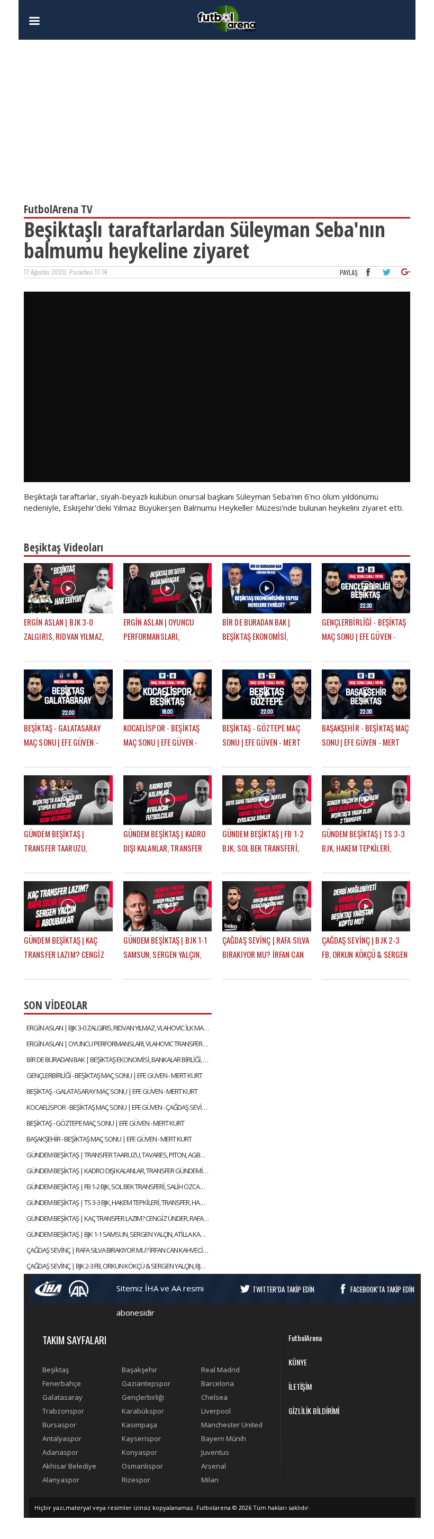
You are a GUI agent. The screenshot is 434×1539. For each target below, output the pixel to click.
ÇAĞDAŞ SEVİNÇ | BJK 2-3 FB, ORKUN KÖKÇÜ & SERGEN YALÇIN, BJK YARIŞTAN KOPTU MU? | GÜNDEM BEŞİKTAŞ (119, 1266)
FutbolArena (305, 1337)
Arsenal (213, 1466)
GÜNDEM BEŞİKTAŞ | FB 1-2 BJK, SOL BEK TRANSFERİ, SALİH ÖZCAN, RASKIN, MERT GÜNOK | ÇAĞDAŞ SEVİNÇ (119, 1186)
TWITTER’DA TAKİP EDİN (283, 1289)
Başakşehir (139, 1369)
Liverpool (216, 1411)
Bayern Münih (223, 1438)
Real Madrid (220, 1369)
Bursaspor (59, 1424)
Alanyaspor (60, 1479)
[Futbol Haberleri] (226, 18)
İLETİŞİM (300, 1386)
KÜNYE (297, 1362)
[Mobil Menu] (53, 21)
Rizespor (136, 1479)
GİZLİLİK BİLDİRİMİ (313, 1410)
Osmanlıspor (142, 1466)
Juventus (215, 1452)
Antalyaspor (62, 1438)
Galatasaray (62, 1397)
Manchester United (232, 1424)
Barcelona (217, 1383)
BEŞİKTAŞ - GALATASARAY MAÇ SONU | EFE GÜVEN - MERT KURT (111, 1091)
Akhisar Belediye (69, 1466)
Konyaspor (139, 1452)
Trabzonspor (63, 1411)
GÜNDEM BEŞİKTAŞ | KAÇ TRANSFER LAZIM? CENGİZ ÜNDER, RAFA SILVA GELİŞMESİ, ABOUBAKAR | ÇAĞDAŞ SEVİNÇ (119, 1218)
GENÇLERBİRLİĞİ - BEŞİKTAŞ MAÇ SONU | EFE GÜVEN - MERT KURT (114, 1075)
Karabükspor (143, 1411)
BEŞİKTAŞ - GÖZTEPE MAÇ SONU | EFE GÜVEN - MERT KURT (105, 1123)
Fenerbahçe (61, 1383)
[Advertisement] (217, 116)
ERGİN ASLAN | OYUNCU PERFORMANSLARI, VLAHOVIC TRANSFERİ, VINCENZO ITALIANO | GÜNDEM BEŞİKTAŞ (119, 1043)
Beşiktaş (55, 1369)
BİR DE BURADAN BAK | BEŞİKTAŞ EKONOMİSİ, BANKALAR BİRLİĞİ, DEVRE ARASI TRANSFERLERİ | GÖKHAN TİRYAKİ (119, 1059)
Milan (210, 1479)
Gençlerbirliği (143, 1397)
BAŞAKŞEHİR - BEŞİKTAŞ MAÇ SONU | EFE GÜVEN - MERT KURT (109, 1139)
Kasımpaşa (139, 1424)
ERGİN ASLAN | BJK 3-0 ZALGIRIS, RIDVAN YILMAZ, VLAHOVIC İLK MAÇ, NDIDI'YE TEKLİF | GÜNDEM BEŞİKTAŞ (119, 1028)
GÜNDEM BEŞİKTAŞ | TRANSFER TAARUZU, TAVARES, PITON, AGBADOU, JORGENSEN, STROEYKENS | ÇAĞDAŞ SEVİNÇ (119, 1155)
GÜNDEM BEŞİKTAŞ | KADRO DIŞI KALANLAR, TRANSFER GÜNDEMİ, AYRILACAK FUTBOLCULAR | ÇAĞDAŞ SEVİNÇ (119, 1170)
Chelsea (214, 1397)
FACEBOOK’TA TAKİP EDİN (382, 1289)
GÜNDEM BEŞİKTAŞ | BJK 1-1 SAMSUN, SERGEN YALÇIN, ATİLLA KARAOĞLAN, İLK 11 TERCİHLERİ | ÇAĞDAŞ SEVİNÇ (119, 1234)
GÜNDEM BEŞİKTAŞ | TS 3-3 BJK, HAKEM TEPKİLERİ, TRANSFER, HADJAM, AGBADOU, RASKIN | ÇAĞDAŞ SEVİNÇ (119, 1202)
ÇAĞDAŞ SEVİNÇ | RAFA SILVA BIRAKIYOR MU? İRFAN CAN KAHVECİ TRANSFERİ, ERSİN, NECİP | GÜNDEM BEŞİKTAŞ (119, 1250)
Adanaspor (60, 1452)
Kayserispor (141, 1438)
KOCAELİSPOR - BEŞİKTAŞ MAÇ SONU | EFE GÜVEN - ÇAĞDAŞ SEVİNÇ (118, 1107)
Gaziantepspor (146, 1383)
